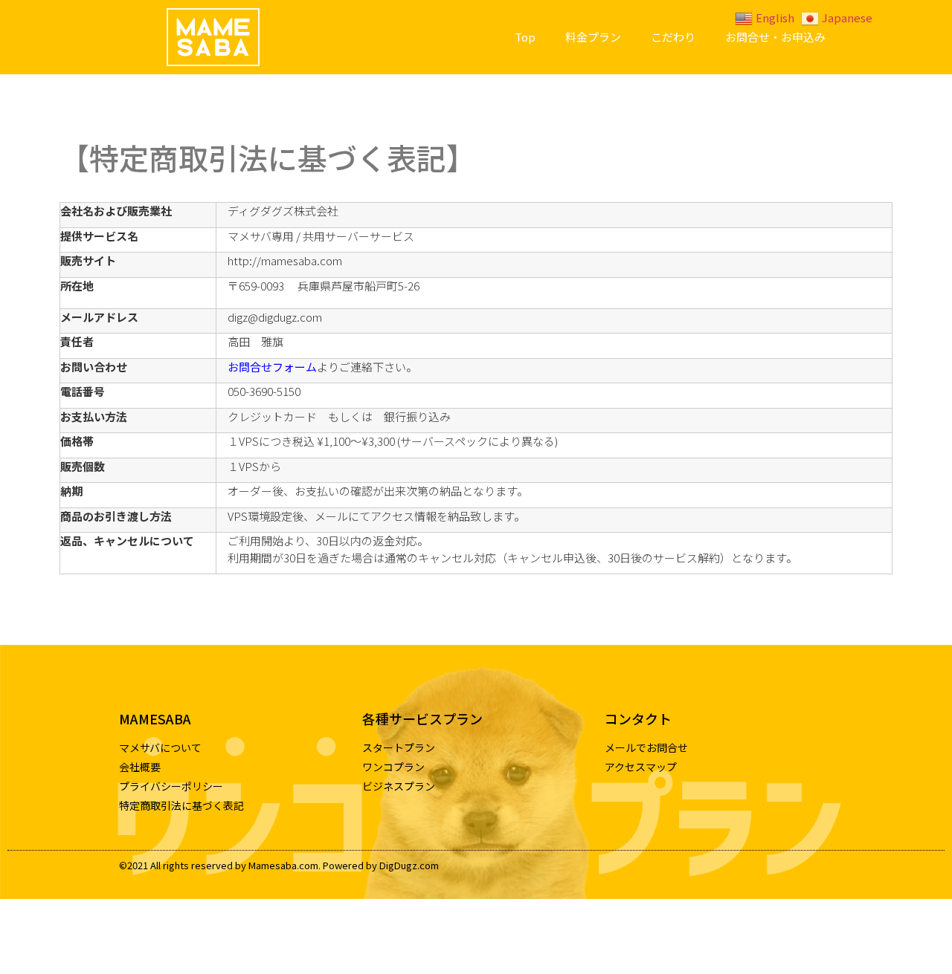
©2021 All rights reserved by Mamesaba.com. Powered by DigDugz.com (279, 865)
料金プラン (593, 37)
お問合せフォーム (272, 366)
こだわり (673, 37)
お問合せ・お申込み (775, 37)
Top (525, 37)
